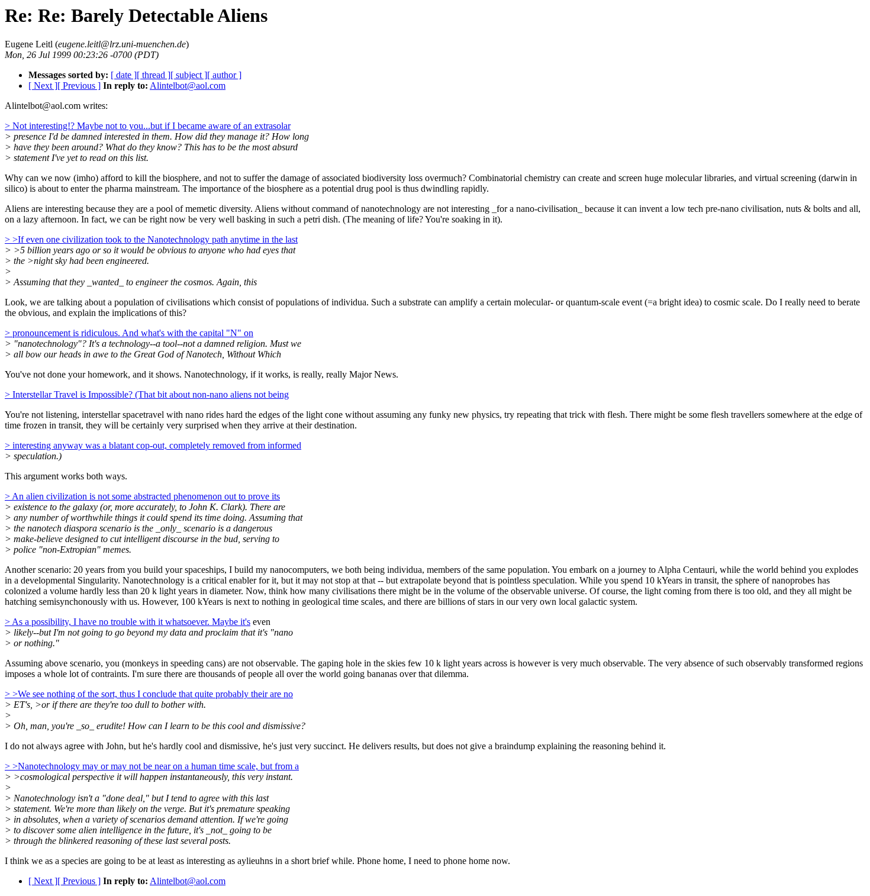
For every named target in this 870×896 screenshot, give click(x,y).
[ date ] (124, 75)
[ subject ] (188, 75)
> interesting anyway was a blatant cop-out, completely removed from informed (153, 445)
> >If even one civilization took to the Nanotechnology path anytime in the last (151, 239)
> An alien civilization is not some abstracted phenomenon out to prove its (142, 496)
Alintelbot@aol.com (187, 85)
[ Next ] (42, 85)
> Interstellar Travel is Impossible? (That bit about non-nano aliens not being (147, 394)
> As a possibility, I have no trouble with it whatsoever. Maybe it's (127, 622)
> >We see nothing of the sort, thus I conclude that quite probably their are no (149, 694)
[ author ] (224, 75)
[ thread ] (153, 75)
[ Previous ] (79, 85)
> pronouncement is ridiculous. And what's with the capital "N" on (129, 333)
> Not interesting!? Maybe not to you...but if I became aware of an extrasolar (148, 126)
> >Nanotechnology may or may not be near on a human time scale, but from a (152, 766)
